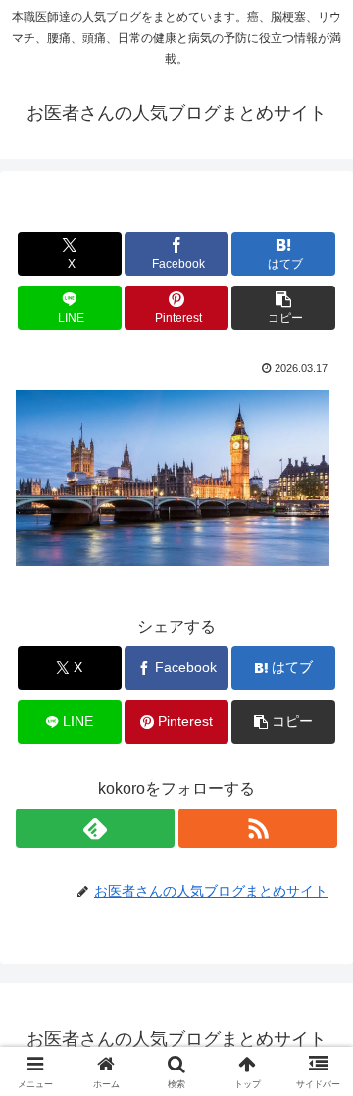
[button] (283, 308)
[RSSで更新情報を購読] (257, 828)
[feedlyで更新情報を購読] (95, 828)
